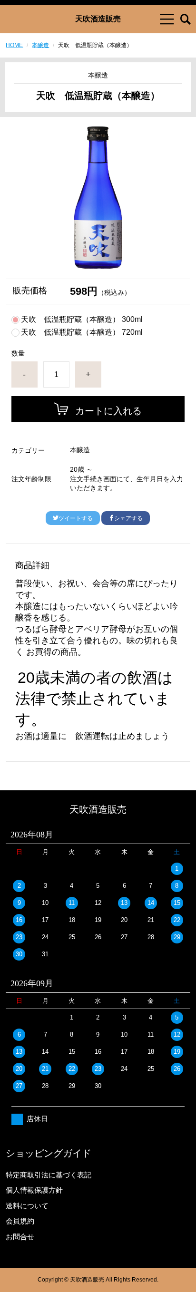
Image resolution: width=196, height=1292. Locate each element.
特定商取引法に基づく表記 (48, 1175)
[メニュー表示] (166, 19)
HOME (14, 45)
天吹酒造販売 (98, 19)
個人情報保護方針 (34, 1190)
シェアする (128, 518)
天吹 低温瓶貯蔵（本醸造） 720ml (82, 332)
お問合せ (20, 1237)
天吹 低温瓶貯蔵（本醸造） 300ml (82, 319)
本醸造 (40, 45)
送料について (27, 1206)
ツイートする (76, 518)
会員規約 (20, 1221)
